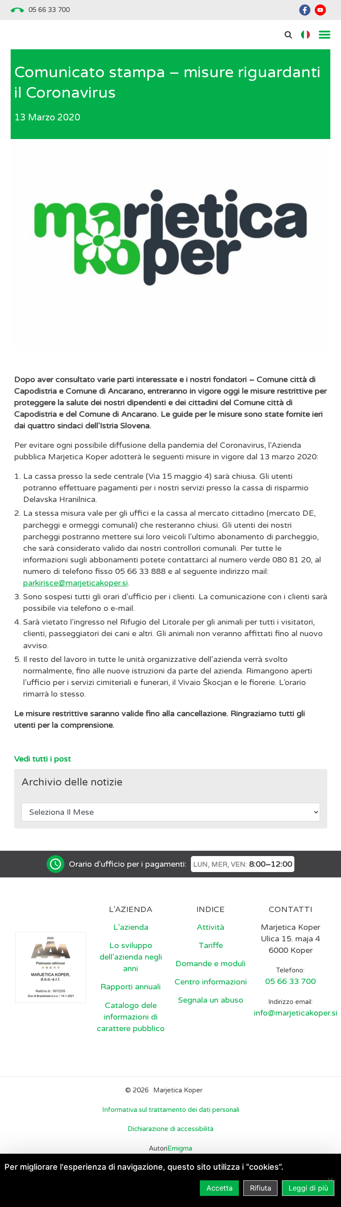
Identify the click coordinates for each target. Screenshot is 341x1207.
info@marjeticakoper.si (295, 1013)
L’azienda (130, 927)
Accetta (219, 1187)
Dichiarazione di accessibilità (170, 1129)
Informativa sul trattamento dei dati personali (170, 1110)
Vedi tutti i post (42, 759)
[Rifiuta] (329, 1180)
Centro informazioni (210, 982)
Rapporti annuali (130, 987)
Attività (210, 927)
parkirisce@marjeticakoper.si (75, 583)
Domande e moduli (210, 963)
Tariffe (210, 945)
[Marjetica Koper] (50, 910)
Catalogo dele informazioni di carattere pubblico (131, 1016)
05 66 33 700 (49, 10)
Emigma (179, 1148)
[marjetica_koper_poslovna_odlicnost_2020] (50, 967)
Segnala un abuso (210, 1000)
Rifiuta (260, 1187)
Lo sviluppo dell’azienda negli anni (130, 956)
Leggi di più (308, 1187)
